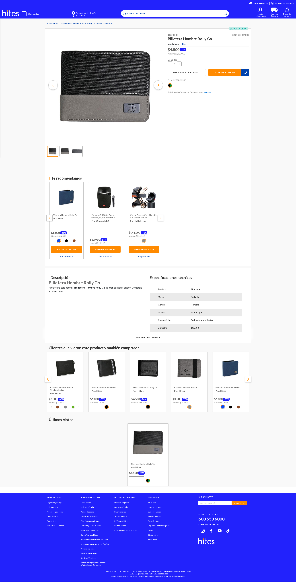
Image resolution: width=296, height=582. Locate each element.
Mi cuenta (152, 502)
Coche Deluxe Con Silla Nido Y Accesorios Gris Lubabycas (143, 216)
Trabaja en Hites (120, 516)
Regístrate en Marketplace (159, 526)
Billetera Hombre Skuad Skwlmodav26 (61, 388)
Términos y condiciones (90, 521)
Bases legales (153, 521)
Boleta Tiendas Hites (89, 535)
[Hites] (10, 13)
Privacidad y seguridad (90, 530)
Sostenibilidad (120, 526)
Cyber (150, 530)
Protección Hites (88, 549)
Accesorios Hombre (70, 23)
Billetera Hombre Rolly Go (65, 215)
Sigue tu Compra (154, 507)
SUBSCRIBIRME (239, 503)
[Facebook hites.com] (211, 530)
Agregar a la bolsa (66, 249)
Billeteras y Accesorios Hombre (97, 23)
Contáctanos (86, 502)
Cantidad (172, 59)
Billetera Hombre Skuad (185, 387)
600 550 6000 (211, 518)
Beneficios (51, 521)
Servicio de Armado (89, 553)
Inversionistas (120, 512)
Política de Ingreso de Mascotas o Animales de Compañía (94, 564)
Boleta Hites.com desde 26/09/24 (95, 544)
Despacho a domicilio (89, 516)
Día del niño (153, 535)
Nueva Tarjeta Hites (55, 512)
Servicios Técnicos (88, 558)
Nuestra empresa (121, 502)
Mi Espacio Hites (121, 521)
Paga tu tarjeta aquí (54, 502)
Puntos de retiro (87, 512)
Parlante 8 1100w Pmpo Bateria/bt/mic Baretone (103, 216)
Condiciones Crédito (55, 526)
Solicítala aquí (52, 507)
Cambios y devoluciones (91, 526)
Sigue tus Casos (154, 512)
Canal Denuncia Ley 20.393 (125, 530)
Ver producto (66, 256)
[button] (260, 12)
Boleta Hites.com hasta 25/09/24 (94, 539)
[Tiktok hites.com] (228, 530)
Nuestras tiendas (121, 507)
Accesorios (52, 23)
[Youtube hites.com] (220, 530)
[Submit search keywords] (225, 13)
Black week (152, 539)
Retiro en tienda (87, 507)
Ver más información (148, 337)
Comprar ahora (225, 72)
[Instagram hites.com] (203, 530)
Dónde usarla (52, 516)
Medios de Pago (154, 516)
